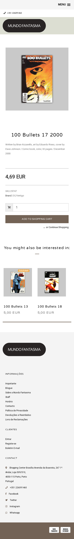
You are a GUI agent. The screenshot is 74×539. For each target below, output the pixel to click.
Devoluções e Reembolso (18, 415)
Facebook (13, 494)
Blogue (8, 388)
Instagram (15, 506)
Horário (9, 401)
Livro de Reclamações (16, 419)
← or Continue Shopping (56, 227)
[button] (64, 5)
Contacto (10, 406)
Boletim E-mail (12, 448)
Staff (7, 397)
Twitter (13, 500)
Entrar (8, 439)
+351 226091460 (14, 13)
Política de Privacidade (16, 410)
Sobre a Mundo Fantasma (18, 392)
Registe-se (10, 443)
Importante (10, 383)
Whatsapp (15, 512)
